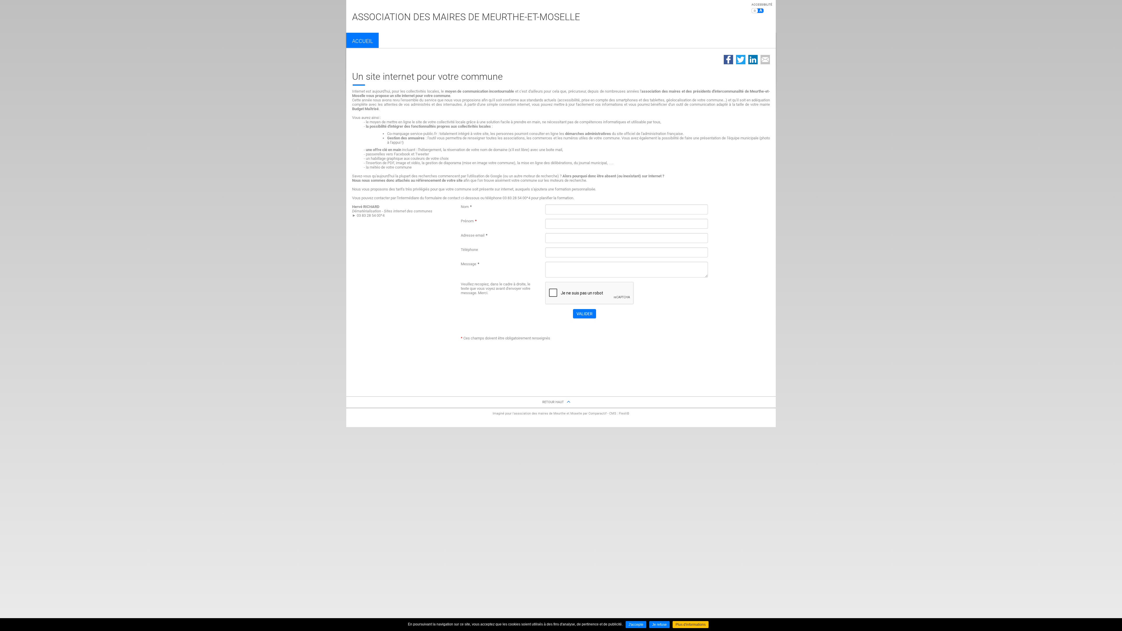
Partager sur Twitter (740, 59)
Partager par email (765, 59)
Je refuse (659, 625)
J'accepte (635, 625)
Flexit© (624, 413)
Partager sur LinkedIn (753, 59)
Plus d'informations (691, 625)
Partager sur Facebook (728, 59)
